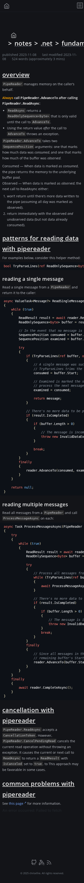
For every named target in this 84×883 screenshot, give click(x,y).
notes (23, 43)
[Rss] (49, 864)
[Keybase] (42, 864)
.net (46, 43)
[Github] (34, 864)
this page (16, 803)
